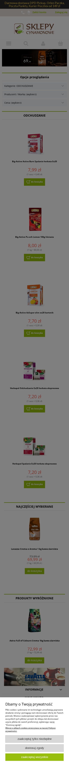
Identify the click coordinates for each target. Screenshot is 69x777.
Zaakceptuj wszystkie (34, 757)
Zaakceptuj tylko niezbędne (35, 738)
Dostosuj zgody (34, 748)
